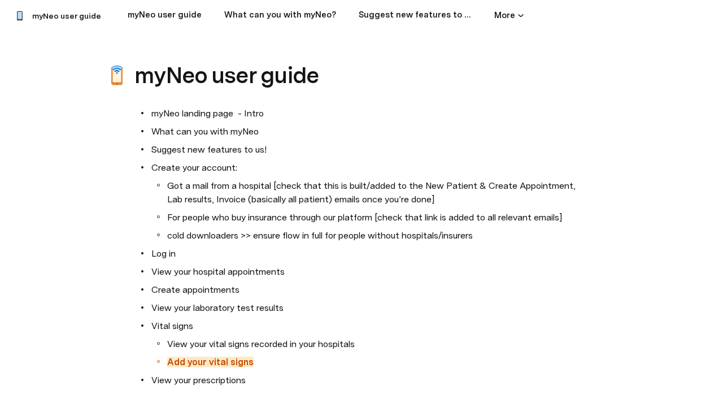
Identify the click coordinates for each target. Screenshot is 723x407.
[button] (142, 50)
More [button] (504, 15)
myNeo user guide (66, 15)
